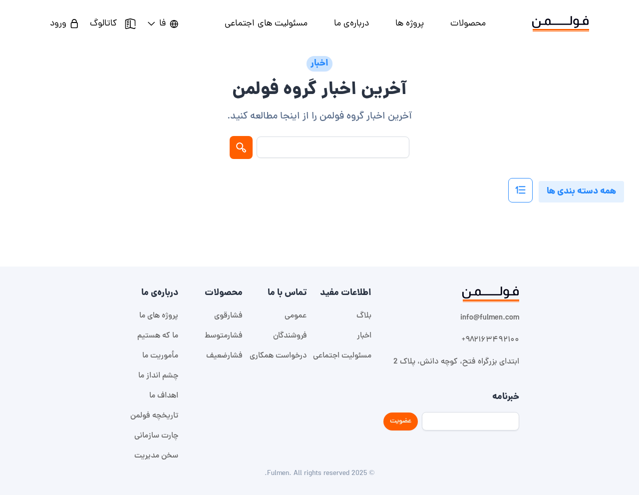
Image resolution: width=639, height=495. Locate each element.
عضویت (400, 421)
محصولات (468, 23)
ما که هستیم (157, 336)
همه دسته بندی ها (581, 191)
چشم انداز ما (158, 376)
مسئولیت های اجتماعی (266, 23)
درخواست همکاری (278, 356)
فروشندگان (290, 336)
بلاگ (363, 316)
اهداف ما (163, 396)
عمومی (296, 316)
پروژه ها (409, 23)
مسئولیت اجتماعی (342, 356)
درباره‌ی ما (351, 23)
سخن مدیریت (156, 456)
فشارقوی (228, 316)
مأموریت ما (160, 356)
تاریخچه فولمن (154, 416)
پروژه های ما (158, 316)
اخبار (364, 336)
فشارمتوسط (224, 336)
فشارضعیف (224, 356)
